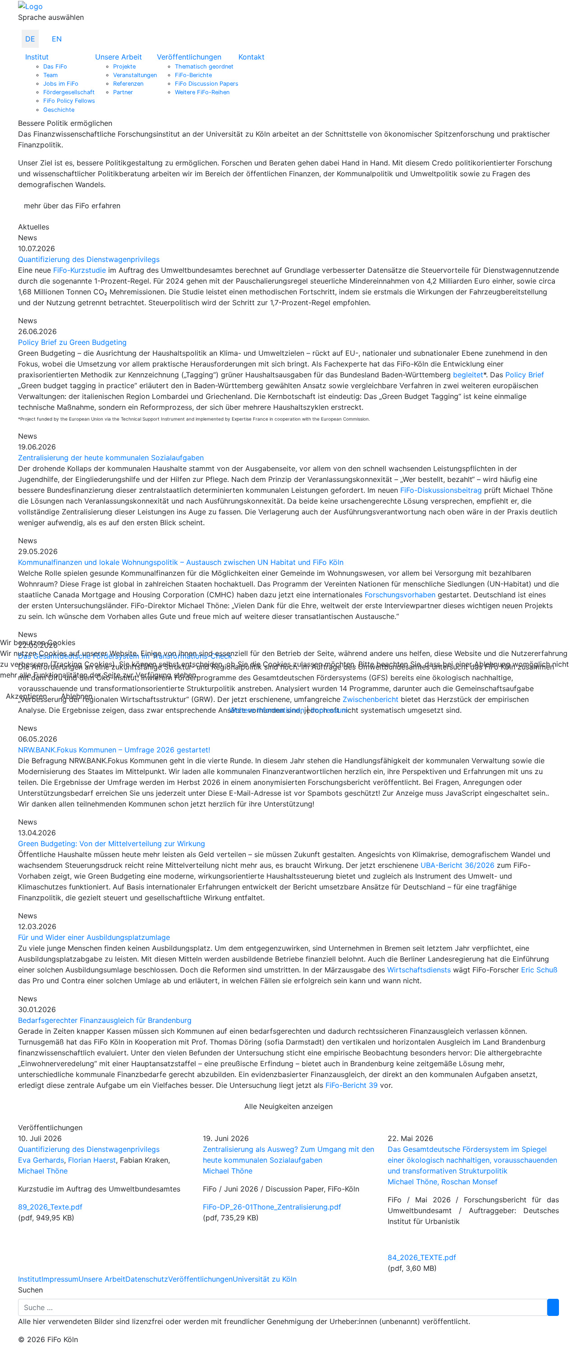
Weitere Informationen (266, 710)
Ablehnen (76, 696)
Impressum (329, 710)
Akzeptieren (26, 696)
